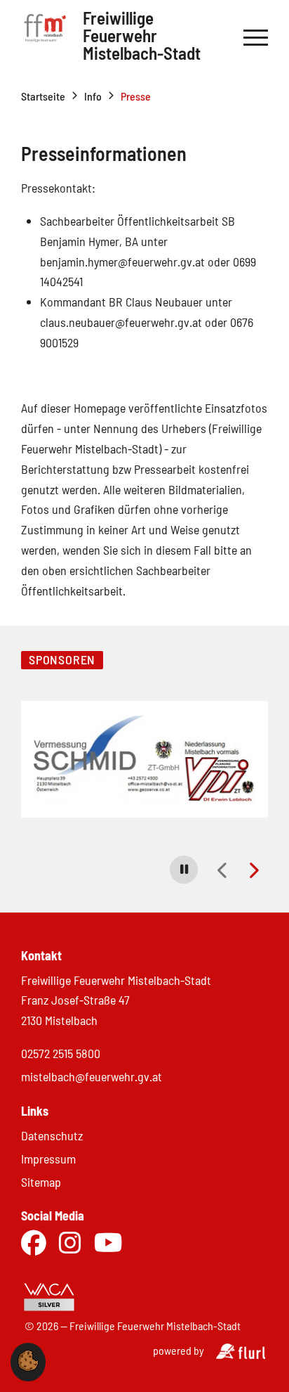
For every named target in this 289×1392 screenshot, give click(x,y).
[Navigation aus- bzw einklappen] (255, 37)
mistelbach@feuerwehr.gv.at (91, 1076)
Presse (136, 96)
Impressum (48, 1158)
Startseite (43, 96)
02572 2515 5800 (60, 1053)
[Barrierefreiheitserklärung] (140, 1298)
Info (93, 96)
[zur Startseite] (45, 37)
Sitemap (41, 1182)
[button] (184, 870)
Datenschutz (52, 1135)
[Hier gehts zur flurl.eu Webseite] (240, 1354)
